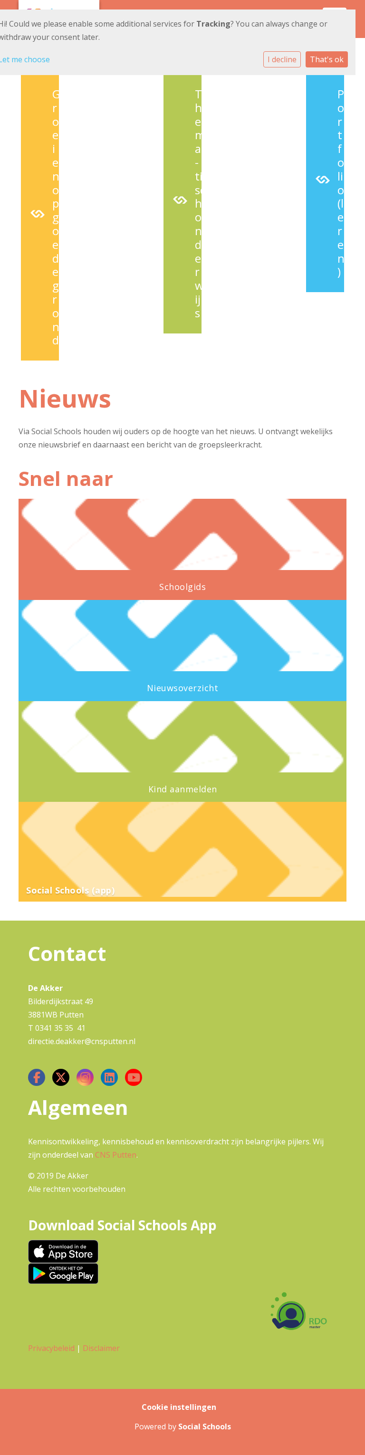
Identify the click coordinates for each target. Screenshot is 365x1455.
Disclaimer (101, 1348)
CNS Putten (115, 1155)
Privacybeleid (51, 1348)
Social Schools (204, 1426)
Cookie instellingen (179, 1407)
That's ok (327, 59)
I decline (282, 59)
